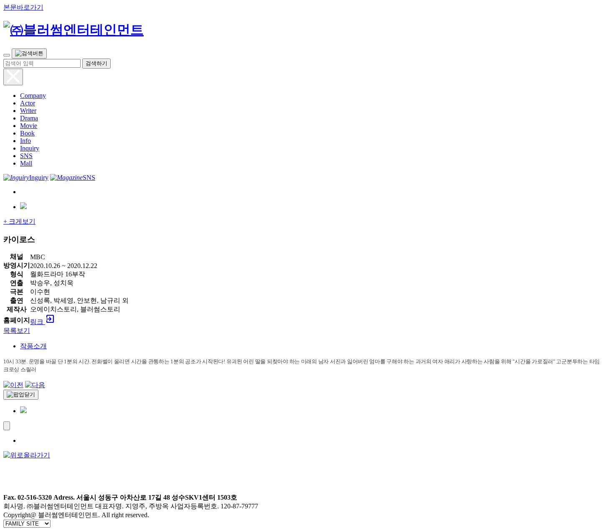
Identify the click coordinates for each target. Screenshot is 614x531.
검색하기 (96, 63)
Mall (26, 163)
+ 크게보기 (19, 221)
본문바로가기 (23, 7)
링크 (42, 321)
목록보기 (16, 330)
